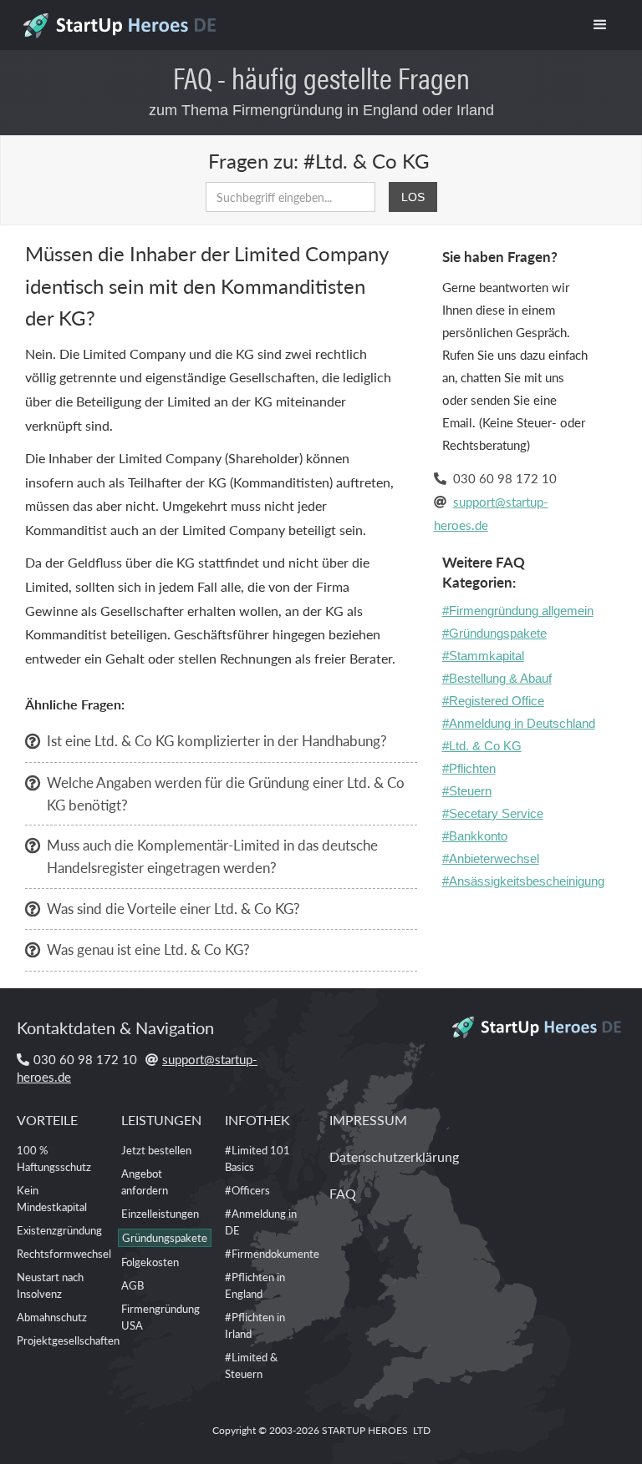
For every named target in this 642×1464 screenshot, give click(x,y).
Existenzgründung (59, 1230)
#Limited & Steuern (251, 1365)
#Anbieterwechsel (490, 858)
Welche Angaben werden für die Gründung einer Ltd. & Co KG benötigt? (226, 793)
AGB (132, 1285)
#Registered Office (493, 701)
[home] (122, 21)
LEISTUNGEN (161, 1119)
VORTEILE (47, 1119)
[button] (600, 25)
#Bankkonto (474, 836)
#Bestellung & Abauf (497, 678)
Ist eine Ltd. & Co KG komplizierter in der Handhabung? (217, 740)
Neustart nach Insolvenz (50, 1285)
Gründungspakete (164, 1237)
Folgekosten (150, 1262)
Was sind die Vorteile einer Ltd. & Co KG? (173, 908)
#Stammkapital (483, 656)
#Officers (247, 1190)
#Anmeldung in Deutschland (518, 723)
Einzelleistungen (160, 1213)
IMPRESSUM (368, 1119)
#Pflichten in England (255, 1285)
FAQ (342, 1193)
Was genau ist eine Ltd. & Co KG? (148, 949)
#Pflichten (469, 768)
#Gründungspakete (494, 633)
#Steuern (467, 791)
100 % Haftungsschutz (54, 1158)
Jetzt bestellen (156, 1150)
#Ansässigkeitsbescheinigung (523, 881)
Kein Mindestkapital (52, 1198)
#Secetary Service (492, 813)
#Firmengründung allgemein (518, 610)
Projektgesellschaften (68, 1340)
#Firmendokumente (272, 1253)
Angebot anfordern (144, 1181)
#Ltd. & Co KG (482, 746)
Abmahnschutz (52, 1317)
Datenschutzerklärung (394, 1156)
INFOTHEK (257, 1119)
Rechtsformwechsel (64, 1253)
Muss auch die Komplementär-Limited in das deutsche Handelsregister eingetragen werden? (212, 856)
